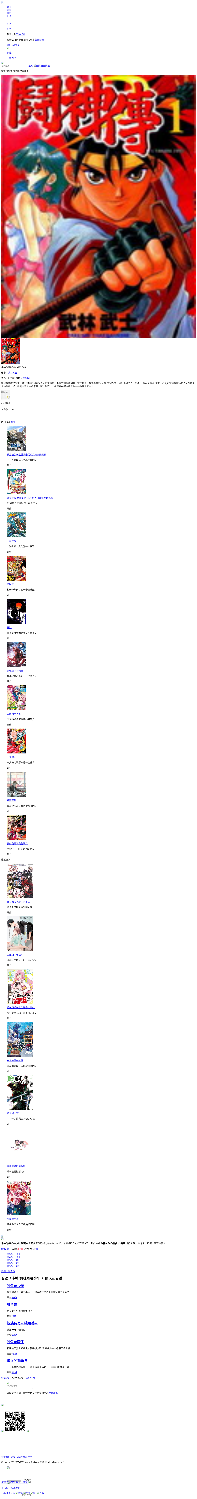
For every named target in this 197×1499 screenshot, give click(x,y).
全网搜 (46, 65)
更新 (9, 10)
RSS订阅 (10, 1493)
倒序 (37, 1248)
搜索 (30, 65)
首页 (9, 7)
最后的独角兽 (17, 1360)
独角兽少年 (15, 1286)
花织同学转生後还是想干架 (21, 1007)
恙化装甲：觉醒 (15, 670)
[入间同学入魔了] (16, 709)
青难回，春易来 (15, 954)
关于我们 (5, 1457)
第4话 (14, 1335)
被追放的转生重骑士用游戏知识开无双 (26, 454)
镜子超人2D (13, 1113)
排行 (9, 13)
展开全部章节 (8, 1271)
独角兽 (12, 1304)
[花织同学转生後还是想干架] (20, 1003)
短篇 (14, 1316)
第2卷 (14, 1263)
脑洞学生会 (12, 1219)
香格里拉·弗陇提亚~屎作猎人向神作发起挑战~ (30, 498)
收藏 (3, 1482)
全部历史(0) (13, 45)
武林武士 (12, 372)
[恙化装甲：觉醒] (16, 666)
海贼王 (10, 584)
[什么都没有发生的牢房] (20, 897)
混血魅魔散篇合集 (16, 1166)
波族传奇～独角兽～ (22, 1323)
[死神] (16, 623)
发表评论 (53, 1393)
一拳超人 (11, 757)
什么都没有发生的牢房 (18, 902)
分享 (3, 1493)
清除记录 (20, 34)
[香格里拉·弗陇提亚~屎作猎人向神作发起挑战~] (16, 493)
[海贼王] (16, 580)
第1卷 (14, 1266)
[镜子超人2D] (20, 1109)
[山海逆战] (16, 536)
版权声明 (27, 1457)
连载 (6, 1248)
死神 (9, 627)
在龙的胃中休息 (15, 1060)
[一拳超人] (16, 752)
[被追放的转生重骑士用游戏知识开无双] (16, 450)
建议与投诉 (16, 1457)
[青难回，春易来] (20, 950)
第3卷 (14, 1260)
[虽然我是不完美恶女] (16, 839)
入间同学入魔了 (15, 714)
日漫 (9, 16)
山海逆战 (11, 541)
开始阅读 (11, 1482)
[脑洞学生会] (19, 1214)
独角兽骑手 (15, 1342)
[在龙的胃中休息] (20, 1056)
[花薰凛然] (16, 796)
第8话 (14, 1353)
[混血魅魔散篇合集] (19, 1161)
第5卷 (20, 1248)
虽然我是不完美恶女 (17, 843)
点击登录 (39, 39)
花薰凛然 (11, 800)
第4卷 (15, 1257)
